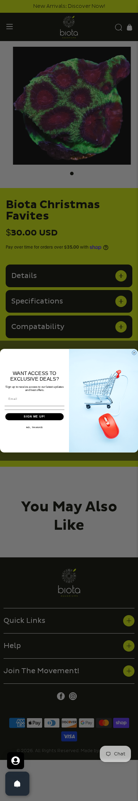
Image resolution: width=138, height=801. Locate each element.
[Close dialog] (134, 353)
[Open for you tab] (15, 760)
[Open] (17, 784)
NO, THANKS (34, 427)
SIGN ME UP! (34, 416)
